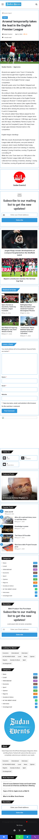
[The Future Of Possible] (7, 538)
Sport (10, 13)
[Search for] (36, 5)
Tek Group (19, 825)
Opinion (5, 579)
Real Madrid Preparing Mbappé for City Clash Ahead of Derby (9, 329)
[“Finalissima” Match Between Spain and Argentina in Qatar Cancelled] (28, 321)
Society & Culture (8, 586)
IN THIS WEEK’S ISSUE (9, 589)
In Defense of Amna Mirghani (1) (15, 498)
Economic (6, 573)
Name (4, 377)
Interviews (6, 592)
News (4, 563)
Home (5, 13)
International (7, 569)
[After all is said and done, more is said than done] (7, 520)
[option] (19, 489)
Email (4, 386)
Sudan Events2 (8, 34)
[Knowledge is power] (7, 529)
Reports (5, 582)
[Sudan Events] (13, 4)
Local (5, 566)
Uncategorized (7, 595)
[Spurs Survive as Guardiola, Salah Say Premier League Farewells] (10, 298)
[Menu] (3, 5)
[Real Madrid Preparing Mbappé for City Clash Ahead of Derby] (10, 321)
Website (4, 394)
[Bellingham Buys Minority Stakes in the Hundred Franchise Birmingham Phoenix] (28, 298)
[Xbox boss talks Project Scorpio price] (7, 547)
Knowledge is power (21, 526)
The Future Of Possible (22, 535)
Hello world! (9, 512)
